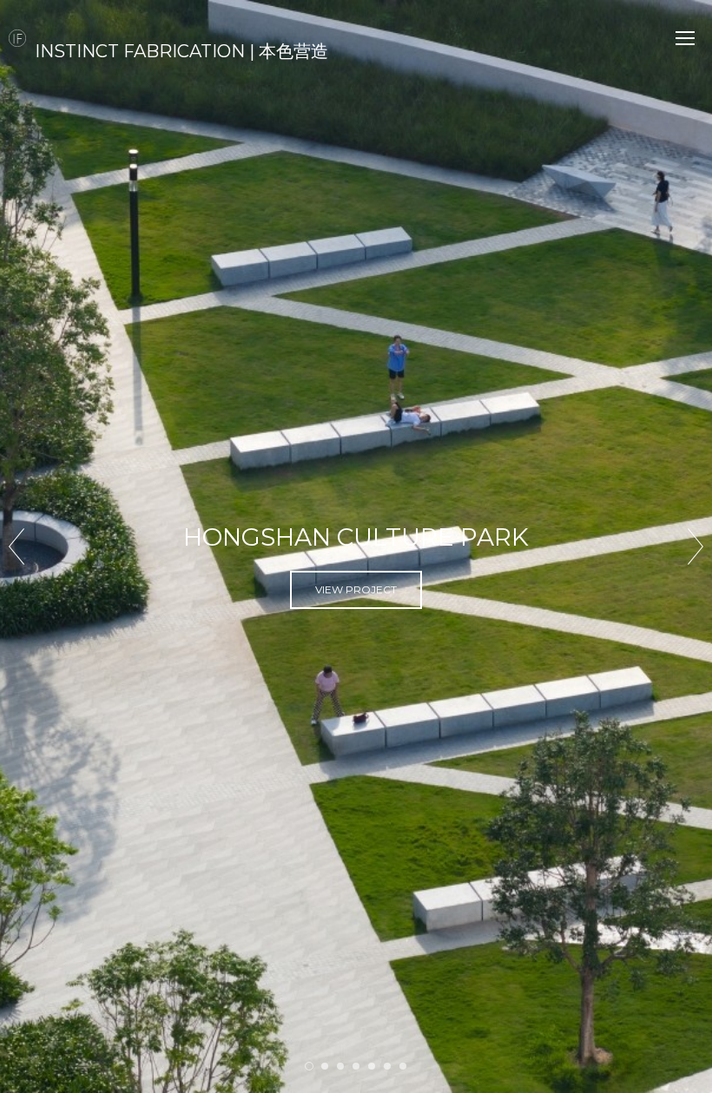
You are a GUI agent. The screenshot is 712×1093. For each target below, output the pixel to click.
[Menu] (685, 38)
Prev (16, 546)
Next (695, 546)
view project (356, 611)
